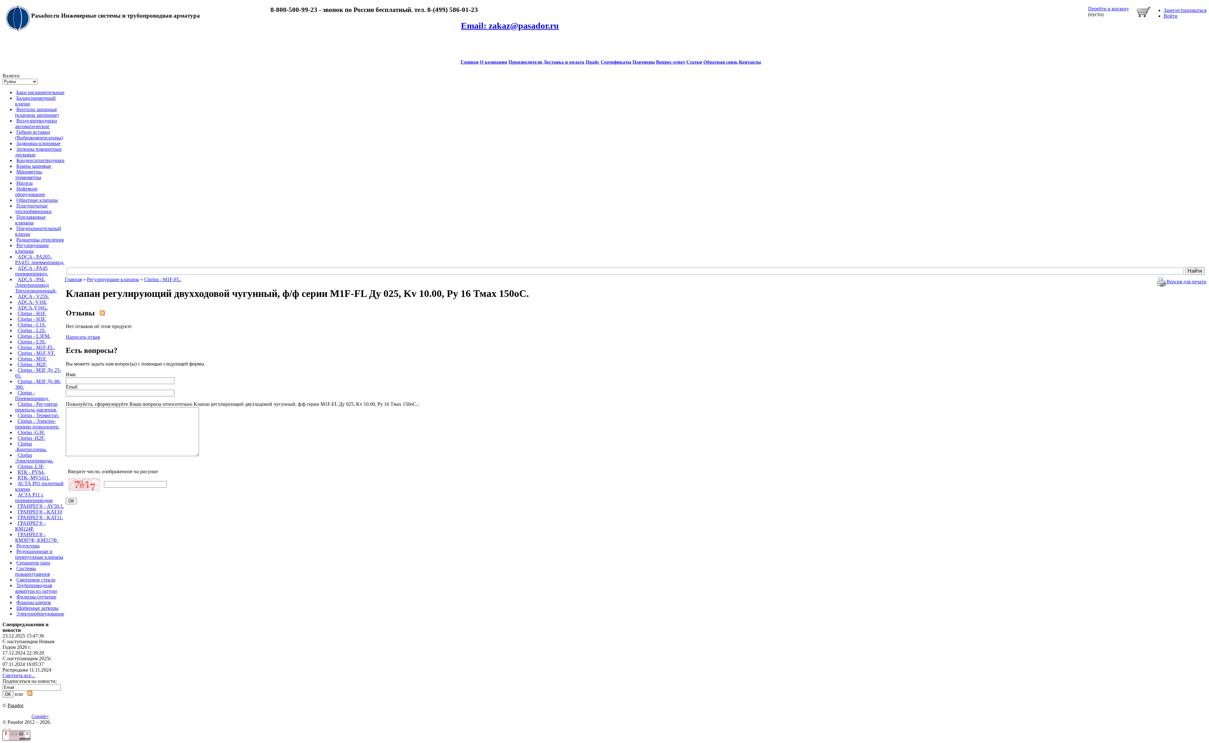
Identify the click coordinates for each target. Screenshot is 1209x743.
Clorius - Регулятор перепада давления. (36, 406)
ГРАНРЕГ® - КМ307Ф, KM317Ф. (36, 537)
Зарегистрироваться (1185, 10)
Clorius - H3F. (32, 319)
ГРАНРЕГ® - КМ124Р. (30, 525)
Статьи (694, 62)
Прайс (592, 62)
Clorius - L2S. (32, 330)
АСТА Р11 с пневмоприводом (34, 497)
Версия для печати (1186, 281)
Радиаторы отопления (40, 239)
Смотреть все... (19, 675)
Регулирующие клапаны (32, 248)
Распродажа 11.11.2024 (27, 669)
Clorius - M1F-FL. (36, 347)
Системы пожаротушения (32, 571)
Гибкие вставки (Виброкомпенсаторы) (39, 134)
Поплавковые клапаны (30, 219)
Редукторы (28, 545)
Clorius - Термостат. (38, 415)
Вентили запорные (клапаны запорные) (37, 112)
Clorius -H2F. (31, 438)
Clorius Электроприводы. (34, 457)
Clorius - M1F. (32, 358)
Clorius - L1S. (32, 324)
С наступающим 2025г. (27, 658)
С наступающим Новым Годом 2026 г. (28, 644)
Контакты (750, 62)
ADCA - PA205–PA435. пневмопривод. (40, 259)
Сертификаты (616, 62)
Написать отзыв (83, 337)
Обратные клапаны (37, 200)
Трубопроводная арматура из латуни (36, 588)
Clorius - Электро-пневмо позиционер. (37, 423)
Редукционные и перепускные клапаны (39, 554)
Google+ (40, 716)
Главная (470, 62)
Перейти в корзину (1108, 8)
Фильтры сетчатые (36, 596)
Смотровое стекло (35, 579)
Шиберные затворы (37, 608)
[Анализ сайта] (16, 738)
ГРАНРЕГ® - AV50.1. (41, 506)
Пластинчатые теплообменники (33, 208)
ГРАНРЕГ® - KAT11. (40, 517)
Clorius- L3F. (31, 466)
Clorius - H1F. (32, 313)
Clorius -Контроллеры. (31, 446)
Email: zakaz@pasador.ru (510, 26)
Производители (525, 62)
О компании (493, 62)
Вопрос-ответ (670, 62)
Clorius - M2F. (32, 364)
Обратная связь (720, 62)
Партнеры (644, 62)
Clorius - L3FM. (34, 336)
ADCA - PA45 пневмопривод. (31, 270)
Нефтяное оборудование (30, 191)
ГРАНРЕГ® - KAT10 (40, 511)
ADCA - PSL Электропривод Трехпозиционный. (36, 285)
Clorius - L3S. (32, 341)
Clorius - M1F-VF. (36, 353)
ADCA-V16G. (33, 307)
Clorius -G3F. (31, 432)
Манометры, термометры (29, 174)
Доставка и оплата (563, 62)
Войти (1171, 16)
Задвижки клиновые (38, 143)
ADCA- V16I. (32, 302)
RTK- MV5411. (34, 477)
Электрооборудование (40, 613)
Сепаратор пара (33, 562)
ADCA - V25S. (33, 296)
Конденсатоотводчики (40, 160)
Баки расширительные (40, 92)
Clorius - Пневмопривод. (32, 395)
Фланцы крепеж (33, 602)
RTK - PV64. (31, 472)
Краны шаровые (33, 166)
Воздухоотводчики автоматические (36, 123)
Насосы (24, 183)
